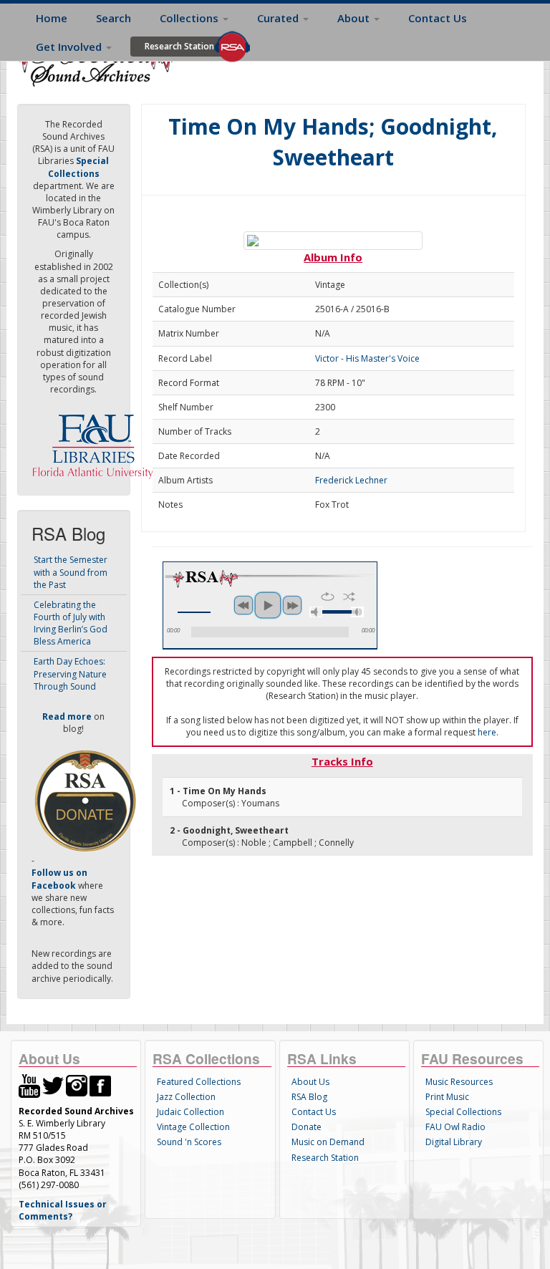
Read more (67, 716)
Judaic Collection (190, 1112)
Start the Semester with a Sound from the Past (70, 572)
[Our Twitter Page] (53, 1085)
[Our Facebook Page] (100, 1085)
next (292, 605)
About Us (310, 1082)
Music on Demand (328, 1142)
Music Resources (459, 1082)
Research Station (179, 46)
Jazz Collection (186, 1097)
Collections (190, 18)
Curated (279, 18)
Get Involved (70, 46)
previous (243, 605)
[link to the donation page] (85, 800)
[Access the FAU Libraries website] (96, 441)
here (487, 732)
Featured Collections (199, 1082)
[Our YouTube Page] (29, 1085)
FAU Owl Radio (455, 1127)
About (354, 18)
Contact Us (437, 18)
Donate (306, 1127)
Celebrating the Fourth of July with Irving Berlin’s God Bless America (70, 623)
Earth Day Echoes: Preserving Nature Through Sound (70, 673)
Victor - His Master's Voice (367, 358)
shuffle (349, 596)
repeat (328, 596)
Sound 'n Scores (189, 1142)
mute (315, 612)
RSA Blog (309, 1097)
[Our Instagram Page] (76, 1085)
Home (51, 18)
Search (113, 18)
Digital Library (453, 1142)
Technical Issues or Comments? (63, 1210)
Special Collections (463, 1112)
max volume (357, 612)
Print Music (447, 1097)
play (268, 605)
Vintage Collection (193, 1127)
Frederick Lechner (351, 480)
